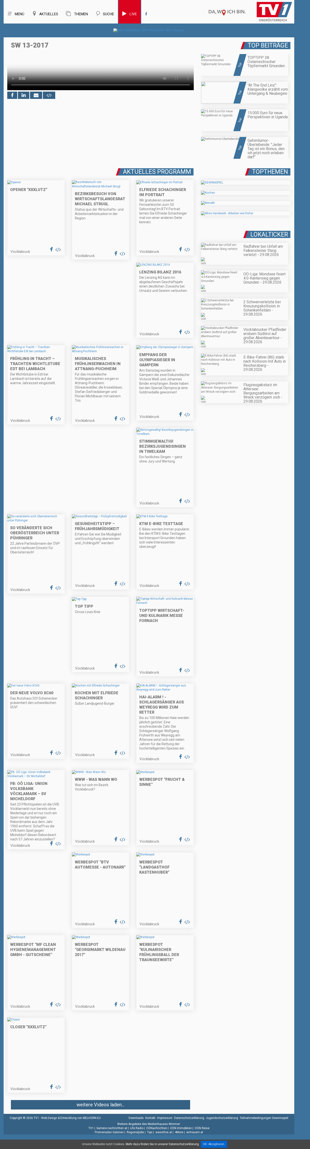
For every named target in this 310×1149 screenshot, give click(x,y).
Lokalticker (269, 234)
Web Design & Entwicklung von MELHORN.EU (71, 1118)
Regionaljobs (135, 1132)
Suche (108, 14)
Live (133, 14)
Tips (150, 1132)
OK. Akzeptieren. (214, 1144)
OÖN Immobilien (181, 1128)
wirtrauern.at (194, 1132)
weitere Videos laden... (100, 1105)
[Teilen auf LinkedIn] (23, 95)
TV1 (91, 1128)
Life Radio (136, 1128)
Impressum (164, 1118)
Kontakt (150, 1118)
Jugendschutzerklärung (222, 1118)
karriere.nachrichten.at (112, 1128)
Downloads (136, 1118)
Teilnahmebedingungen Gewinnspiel (264, 1118)
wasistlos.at (163, 1132)
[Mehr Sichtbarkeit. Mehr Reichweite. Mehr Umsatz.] (149, 30)
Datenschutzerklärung (189, 1118)
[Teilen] (36, 95)
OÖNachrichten (156, 1128)
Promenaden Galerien (109, 1132)
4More (179, 1132)
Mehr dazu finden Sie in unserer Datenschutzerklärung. (163, 1144)
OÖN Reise (202, 1128)
